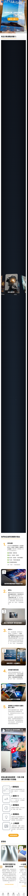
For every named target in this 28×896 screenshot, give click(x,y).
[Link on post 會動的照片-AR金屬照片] (13, 656)
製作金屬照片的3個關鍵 (13, 699)
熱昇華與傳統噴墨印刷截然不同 (13, 584)
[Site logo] (5, 2)
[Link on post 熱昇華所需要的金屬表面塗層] (9, 853)
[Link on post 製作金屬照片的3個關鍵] (13, 692)
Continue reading (9, 884)
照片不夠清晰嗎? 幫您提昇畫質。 (13, 623)
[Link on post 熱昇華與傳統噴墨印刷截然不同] (13, 577)
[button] (25, 866)
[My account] (25, 2)
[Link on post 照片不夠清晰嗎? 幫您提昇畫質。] (13, 616)
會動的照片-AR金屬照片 (13, 663)
